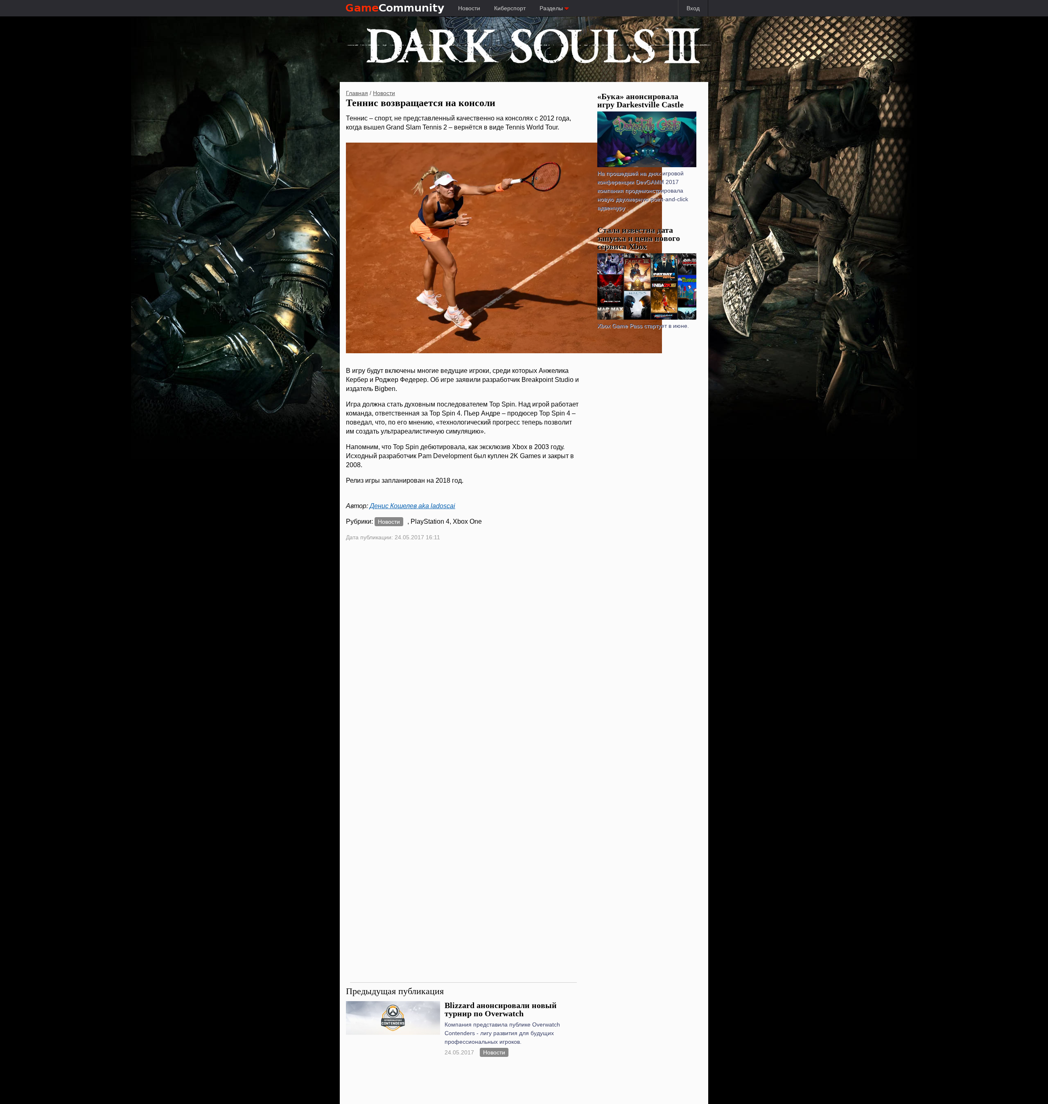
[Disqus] (463, 657)
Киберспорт (510, 8)
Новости (469, 8)
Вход (693, 8)
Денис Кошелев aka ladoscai (412, 505)
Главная (357, 93)
